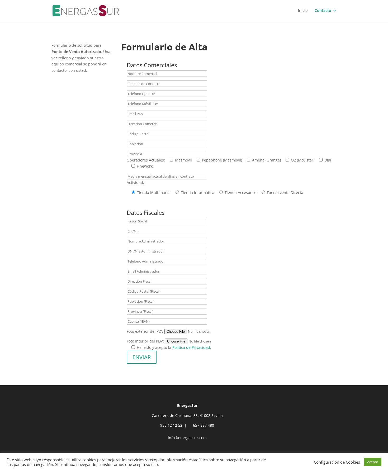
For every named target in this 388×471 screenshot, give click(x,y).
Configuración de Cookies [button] (337, 462)
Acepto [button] (372, 461)
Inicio (303, 11)
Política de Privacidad (191, 347)
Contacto (323, 11)
